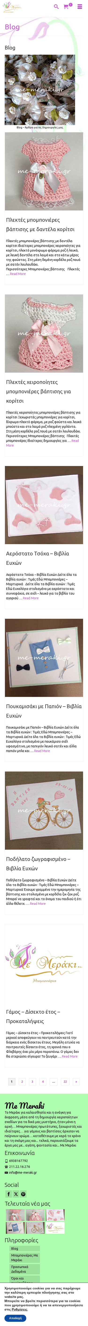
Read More (18, 274)
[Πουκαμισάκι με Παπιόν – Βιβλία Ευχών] (44, 658)
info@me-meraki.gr (23, 1172)
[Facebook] (8, 1194)
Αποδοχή (15, 1318)
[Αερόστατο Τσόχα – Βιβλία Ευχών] (44, 505)
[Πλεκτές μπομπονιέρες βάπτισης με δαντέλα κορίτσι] (44, 171)
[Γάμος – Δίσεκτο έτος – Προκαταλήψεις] (44, 963)
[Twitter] (16, 1194)
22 (65, 1081)
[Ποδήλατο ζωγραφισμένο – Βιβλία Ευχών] (44, 811)
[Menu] (80, 7)
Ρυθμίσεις (19, 1309)
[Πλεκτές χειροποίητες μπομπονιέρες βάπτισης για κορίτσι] (44, 333)
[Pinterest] (23, 1194)
